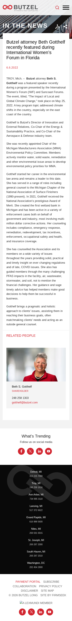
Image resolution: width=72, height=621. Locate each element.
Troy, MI (36, 483)
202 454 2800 (36, 567)
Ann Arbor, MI (36, 494)
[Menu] (66, 7)
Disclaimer (29, 590)
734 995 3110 (36, 499)
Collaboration (24, 586)
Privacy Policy (50, 586)
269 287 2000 (36, 544)
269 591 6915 (36, 533)
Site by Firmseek (53, 595)
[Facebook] (21, 451)
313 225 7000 (36, 476)
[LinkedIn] (39, 451)
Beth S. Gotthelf (22, 386)
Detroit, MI (36, 471)
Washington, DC (36, 563)
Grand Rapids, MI (36, 517)
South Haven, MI (36, 551)
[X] (30, 451)
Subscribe (51, 581)
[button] (65, 27)
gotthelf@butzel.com (25, 402)
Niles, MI (36, 528)
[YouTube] (48, 451)
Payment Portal (28, 581)
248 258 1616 (36, 487)
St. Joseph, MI (36, 540)
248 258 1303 (20, 398)
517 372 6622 (36, 510)
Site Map (47, 590)
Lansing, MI (36, 506)
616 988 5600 (36, 521)
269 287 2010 (36, 555)
